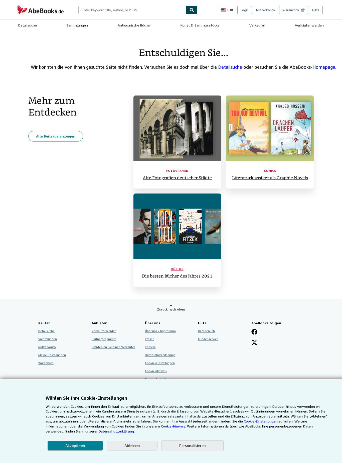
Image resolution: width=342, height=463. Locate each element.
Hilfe (315, 10)
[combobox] (132, 10)
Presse (149, 339)
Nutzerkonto (265, 10)
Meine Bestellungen (52, 355)
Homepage (323, 67)
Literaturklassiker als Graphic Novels (270, 178)
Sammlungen (77, 25)
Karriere (150, 347)
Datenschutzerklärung (160, 355)
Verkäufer (257, 25)
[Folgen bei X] (254, 343)
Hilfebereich (206, 331)
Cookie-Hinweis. (173, 426)
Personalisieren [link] (192, 445)
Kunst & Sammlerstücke (200, 25)
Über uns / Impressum (160, 331)
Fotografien (177, 170)
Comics (270, 170)
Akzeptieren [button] (75, 446)
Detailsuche (27, 25)
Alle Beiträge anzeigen (55, 136)
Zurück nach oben (171, 309)
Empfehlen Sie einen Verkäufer (113, 347)
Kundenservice (208, 339)
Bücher (177, 269)
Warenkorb (46, 363)
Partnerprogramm (104, 339)
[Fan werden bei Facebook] (254, 332)
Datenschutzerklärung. (117, 431)
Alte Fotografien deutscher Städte (177, 178)
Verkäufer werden (309, 25)
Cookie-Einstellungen (261, 421)
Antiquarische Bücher (134, 25)
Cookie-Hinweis (156, 371)
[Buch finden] (191, 10)
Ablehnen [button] (132, 446)
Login (245, 10)
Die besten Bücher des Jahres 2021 (177, 276)
